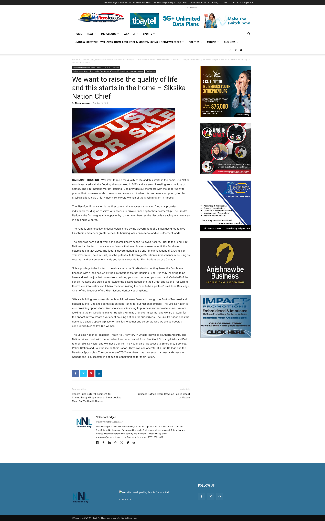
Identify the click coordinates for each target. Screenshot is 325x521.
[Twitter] (235, 50)
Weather (129, 33)
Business (229, 42)
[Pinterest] (91, 373)
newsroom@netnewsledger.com (151, 499)
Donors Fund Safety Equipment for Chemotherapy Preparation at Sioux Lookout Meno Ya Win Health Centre (97, 397)
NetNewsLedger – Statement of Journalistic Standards (127, 2)
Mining (211, 42)
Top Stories (150, 71)
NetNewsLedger (82, 103)
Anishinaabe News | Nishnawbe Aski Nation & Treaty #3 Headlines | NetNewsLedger (178, 59)
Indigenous (108, 33)
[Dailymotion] (98, 443)
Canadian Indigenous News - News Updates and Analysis (107, 59)
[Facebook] (229, 50)
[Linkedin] (98, 373)
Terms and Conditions (199, 2)
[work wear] (225, 148)
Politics (194, 42)
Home (78, 33)
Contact (225, 2)
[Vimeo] (129, 443)
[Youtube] (241, 50)
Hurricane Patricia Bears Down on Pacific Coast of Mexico (163, 395)
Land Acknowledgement (242, 2)
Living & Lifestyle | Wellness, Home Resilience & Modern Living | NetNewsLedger (127, 42)
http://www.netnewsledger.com (109, 422)
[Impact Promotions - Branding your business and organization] (225, 316)
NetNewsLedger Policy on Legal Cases (170, 2)
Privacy (215, 2)
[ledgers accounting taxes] (225, 206)
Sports (147, 33)
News (89, 33)
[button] (249, 34)
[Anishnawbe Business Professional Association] (225, 263)
